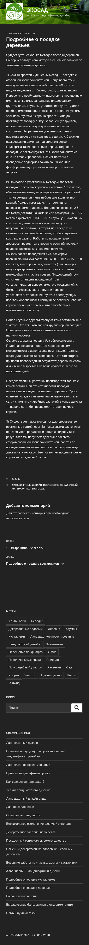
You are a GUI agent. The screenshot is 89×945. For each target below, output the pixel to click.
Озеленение (51, 484)
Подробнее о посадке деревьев (28, 887)
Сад (42, 488)
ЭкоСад (37, 9)
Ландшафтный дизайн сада (26, 798)
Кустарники (16, 636)
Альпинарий (17, 621)
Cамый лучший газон (21, 913)
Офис (52, 651)
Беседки (37, 621)
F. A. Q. (16, 478)
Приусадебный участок (25, 667)
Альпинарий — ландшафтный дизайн (33, 871)
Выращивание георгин (21, 896)
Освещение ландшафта (25, 651)
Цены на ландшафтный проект (28, 773)
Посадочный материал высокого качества (36, 840)
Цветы (71, 675)
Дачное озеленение (20, 806)
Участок (30, 675)
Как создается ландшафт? (25, 781)
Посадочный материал (24, 659)
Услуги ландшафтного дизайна (28, 790)
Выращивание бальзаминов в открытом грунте (39, 904)
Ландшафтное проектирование (52, 636)
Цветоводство (51, 675)
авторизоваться (17, 518)
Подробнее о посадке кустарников (30, 879)
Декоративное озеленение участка (30, 832)
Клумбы (71, 628)
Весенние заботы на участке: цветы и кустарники (41, 862)
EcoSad (32, 33)
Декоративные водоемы (25, 628)
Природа (52, 659)
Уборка (13, 675)
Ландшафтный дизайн (27, 484)
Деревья (54, 628)
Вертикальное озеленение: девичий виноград (38, 823)
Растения (32, 488)
